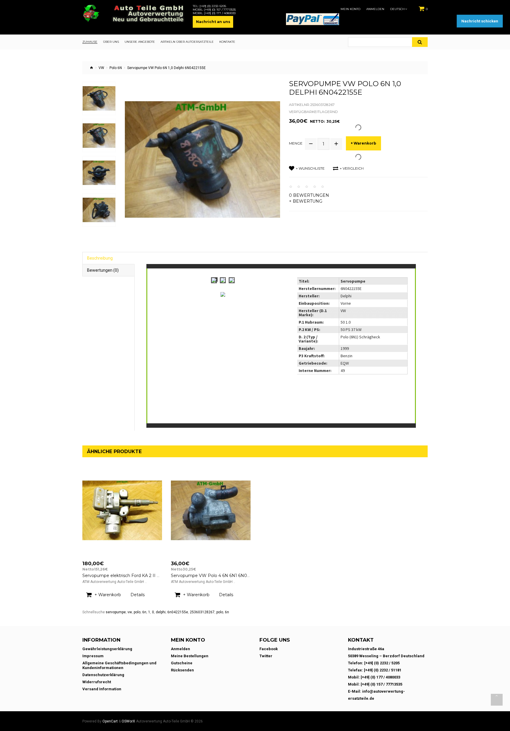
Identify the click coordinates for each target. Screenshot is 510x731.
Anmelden (375, 9)
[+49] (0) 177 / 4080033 (220, 13)
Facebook (268, 649)
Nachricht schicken (480, 21)
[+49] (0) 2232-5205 (213, 6)
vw (130, 612)
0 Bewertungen (309, 195)
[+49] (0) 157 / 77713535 (220, 10)
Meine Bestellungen (189, 656)
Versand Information (101, 689)
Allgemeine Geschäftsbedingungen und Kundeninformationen (119, 665)
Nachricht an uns (213, 21)
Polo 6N (115, 68)
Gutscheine (181, 663)
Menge (296, 143)
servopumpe (116, 612)
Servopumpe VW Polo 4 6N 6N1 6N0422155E (217, 575)
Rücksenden (182, 670)
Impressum (93, 656)
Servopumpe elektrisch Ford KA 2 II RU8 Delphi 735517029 (142, 575)
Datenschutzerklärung (103, 675)
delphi (161, 612)
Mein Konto (350, 9)
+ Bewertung (305, 201)
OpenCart (110, 721)
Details (137, 594)
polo (137, 612)
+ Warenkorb (363, 143)
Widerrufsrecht (96, 682)
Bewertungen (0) (103, 270)
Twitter (265, 656)
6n (144, 612)
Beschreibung (100, 258)
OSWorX (128, 721)
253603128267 (202, 612)
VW (101, 68)
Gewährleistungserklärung (107, 649)
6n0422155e (177, 612)
